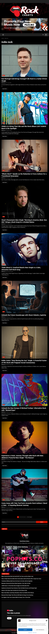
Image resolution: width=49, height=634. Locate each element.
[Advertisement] (24, 24)
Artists (4, 452)
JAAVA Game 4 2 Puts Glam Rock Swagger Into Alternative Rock (15, 585)
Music (4, 75)
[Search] (43, 35)
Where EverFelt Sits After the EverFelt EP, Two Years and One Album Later (17, 576)
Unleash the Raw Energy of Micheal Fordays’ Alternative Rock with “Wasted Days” (24, 390)
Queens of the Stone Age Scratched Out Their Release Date (14, 590)
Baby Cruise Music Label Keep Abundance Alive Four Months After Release (17, 592)
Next (31, 517)
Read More (4, 88)
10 (28, 517)
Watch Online (46, 34)
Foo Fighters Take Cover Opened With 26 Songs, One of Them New (15, 597)
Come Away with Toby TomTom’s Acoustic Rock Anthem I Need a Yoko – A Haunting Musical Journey (24, 485)
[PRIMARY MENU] (3, 34)
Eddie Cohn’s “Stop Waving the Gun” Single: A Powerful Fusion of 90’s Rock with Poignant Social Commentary (24, 342)
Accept (25, 629)
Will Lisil (3, 82)
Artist (3, 170)
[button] (46, 620)
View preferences (40, 629)
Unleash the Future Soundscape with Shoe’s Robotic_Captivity (24, 297)
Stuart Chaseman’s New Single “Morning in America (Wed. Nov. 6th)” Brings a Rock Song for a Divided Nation (24, 202)
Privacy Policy (35, 632)
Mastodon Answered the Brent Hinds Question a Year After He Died (15, 583)
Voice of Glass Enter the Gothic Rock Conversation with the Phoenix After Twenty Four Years (21, 578)
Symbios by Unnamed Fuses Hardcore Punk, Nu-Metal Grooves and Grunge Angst (19, 588)
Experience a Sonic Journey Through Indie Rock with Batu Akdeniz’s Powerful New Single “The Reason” (24, 437)
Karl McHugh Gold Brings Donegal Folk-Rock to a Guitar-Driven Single (24, 61)
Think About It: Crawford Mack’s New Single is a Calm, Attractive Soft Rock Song (24, 249)
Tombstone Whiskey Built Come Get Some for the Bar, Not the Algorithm (16, 581)
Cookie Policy (30, 632)
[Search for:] (18, 522)
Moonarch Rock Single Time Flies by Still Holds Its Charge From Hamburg (17, 595)
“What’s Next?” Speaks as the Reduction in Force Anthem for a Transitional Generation (24, 156)
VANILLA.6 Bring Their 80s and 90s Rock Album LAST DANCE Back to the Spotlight (24, 108)
